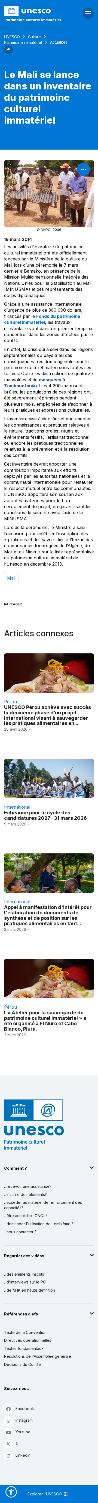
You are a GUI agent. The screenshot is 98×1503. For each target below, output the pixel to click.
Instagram (24, 1420)
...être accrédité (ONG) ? (26, 1215)
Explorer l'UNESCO (45, 1494)
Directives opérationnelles (27, 1340)
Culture (34, 36)
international (17, 807)
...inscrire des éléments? (25, 1194)
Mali (11, 578)
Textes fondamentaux (24, 1348)
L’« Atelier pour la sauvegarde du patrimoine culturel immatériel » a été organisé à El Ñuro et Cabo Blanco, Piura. (45, 1020)
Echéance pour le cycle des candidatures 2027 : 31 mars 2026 (45, 815)
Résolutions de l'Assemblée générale (37, 1356)
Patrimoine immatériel (23, 42)
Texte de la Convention (25, 1332)
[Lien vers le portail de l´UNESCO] (32, 11)
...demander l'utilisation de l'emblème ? (39, 1223)
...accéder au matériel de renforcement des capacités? (43, 1205)
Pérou (10, 701)
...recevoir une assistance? (27, 1186)
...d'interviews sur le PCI (25, 1282)
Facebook (25, 1408)
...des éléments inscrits (24, 1274)
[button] (8, 52)
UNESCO (12, 36)
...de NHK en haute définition (29, 1290)
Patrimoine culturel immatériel (32, 20)
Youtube (23, 1432)
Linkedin (23, 1455)
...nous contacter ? (20, 1232)
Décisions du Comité (22, 1364)
